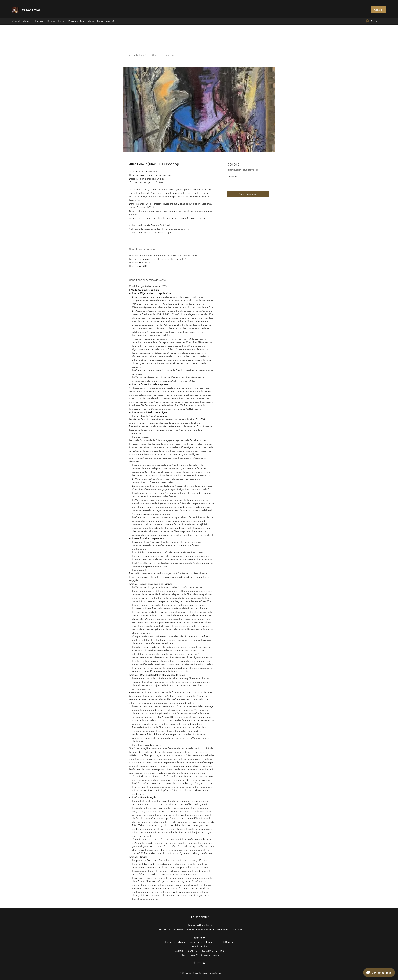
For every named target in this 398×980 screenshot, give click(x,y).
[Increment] (238, 183)
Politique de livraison (248, 169)
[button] (378, 9)
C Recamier (30, 10)
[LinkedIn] (203, 962)
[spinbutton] (233, 183)
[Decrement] (229, 183)
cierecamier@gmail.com (199, 925)
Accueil (133, 55)
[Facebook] (194, 962)
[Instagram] (199, 962)
